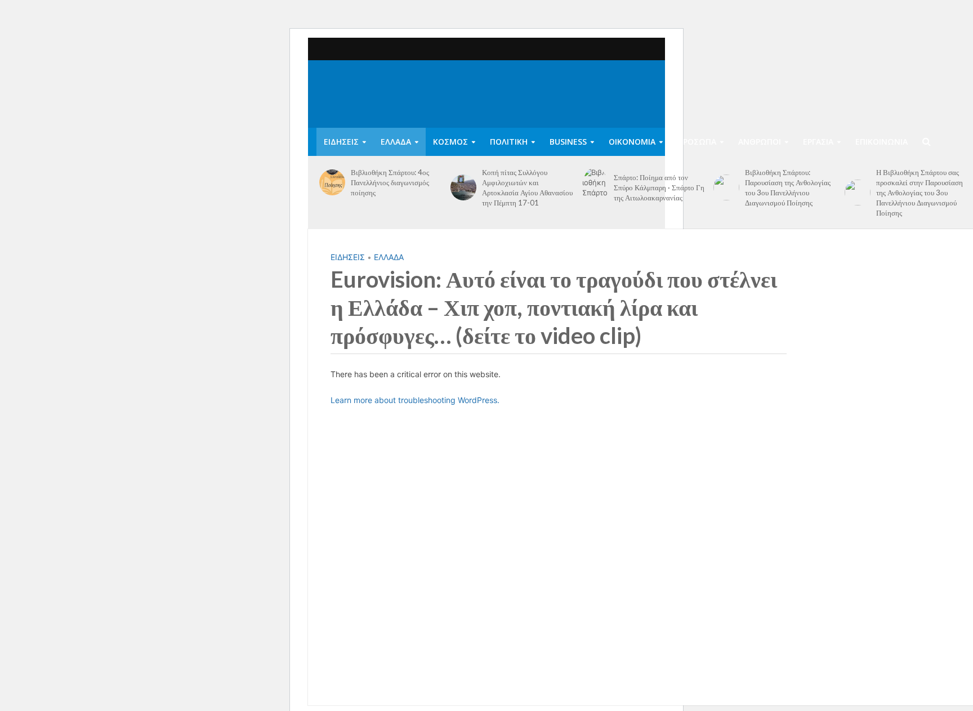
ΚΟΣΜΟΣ (450, 141)
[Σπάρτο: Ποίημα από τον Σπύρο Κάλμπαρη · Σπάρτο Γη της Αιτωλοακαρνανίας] (595, 187)
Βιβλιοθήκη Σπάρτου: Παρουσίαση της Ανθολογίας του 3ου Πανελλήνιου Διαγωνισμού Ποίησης (788, 187)
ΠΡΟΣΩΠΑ (696, 141)
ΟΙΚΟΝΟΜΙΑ (632, 141)
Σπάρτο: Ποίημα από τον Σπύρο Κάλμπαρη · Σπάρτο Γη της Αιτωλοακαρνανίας (659, 187)
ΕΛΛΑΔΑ (396, 141)
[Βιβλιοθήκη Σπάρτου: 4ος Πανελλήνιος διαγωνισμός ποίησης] (332, 182)
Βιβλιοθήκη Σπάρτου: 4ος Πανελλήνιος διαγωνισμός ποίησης (390, 182)
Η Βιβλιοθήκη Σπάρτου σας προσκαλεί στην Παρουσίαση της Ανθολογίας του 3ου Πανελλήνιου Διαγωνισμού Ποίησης (919, 192)
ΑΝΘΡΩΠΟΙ (759, 141)
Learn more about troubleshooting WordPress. (415, 400)
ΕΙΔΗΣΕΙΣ (341, 141)
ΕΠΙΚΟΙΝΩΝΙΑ (881, 141)
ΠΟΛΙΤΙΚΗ (509, 141)
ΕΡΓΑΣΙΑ (818, 141)
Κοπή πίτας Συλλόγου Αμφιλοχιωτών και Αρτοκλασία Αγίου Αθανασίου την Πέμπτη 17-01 (527, 187)
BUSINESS (568, 141)
